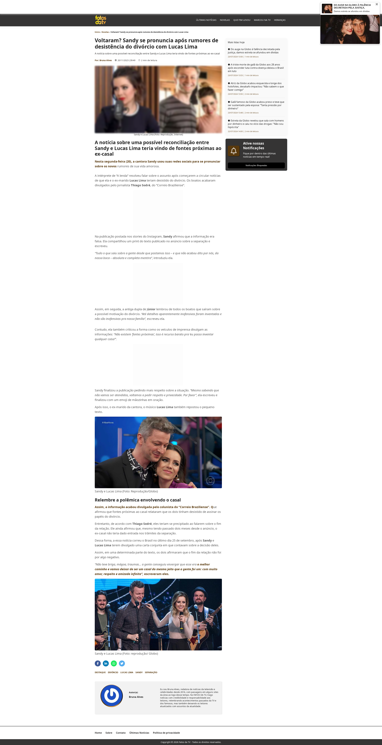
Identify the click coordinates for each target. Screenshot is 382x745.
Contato (121, 732)
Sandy (139, 672)
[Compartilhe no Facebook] (98, 663)
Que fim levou (241, 19)
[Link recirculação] (327, 8)
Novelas (225, 19)
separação (151, 672)
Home (98, 732)
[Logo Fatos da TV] (101, 20)
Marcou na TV (262, 19)
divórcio (113, 672)
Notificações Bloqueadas (256, 165)
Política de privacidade (166, 732)
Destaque (100, 672)
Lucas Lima (126, 672)
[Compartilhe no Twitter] (122, 663)
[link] (111, 696)
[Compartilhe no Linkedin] (106, 663)
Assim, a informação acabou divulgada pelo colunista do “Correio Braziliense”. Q (154, 507)
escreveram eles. (156, 569)
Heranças (279, 19)
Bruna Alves (106, 60)
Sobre (108, 732)
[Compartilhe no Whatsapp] (114, 663)
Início (97, 32)
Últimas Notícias (206, 19)
